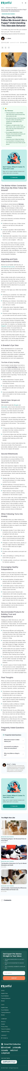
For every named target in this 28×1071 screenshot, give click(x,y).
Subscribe (15, 177)
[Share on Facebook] (5, 47)
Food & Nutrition (5, 996)
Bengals (16, 405)
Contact (3, 1024)
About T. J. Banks (11, 764)
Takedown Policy (5, 1031)
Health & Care (4, 993)
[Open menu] (25, 3)
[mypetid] (5, 1053)
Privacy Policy (4, 1026)
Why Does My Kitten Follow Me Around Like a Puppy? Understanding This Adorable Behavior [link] (14, 10)
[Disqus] (14, 922)
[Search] (22, 3)
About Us (3, 1021)
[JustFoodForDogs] (9, 1062)
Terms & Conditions (5, 1029)
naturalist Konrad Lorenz (8, 266)
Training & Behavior (5, 998)
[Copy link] (8, 47)
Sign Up (14, 978)
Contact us (5, 1038)
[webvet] (5, 1047)
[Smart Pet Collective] (14, 1044)
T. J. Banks (8, 38)
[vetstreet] (14, 1050)
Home (2, 7)
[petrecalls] (17, 1047)
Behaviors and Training (11, 7)
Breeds (3, 1000)
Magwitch (3, 326)
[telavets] (4, 1050)
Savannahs (4, 407)
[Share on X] (2, 47)
